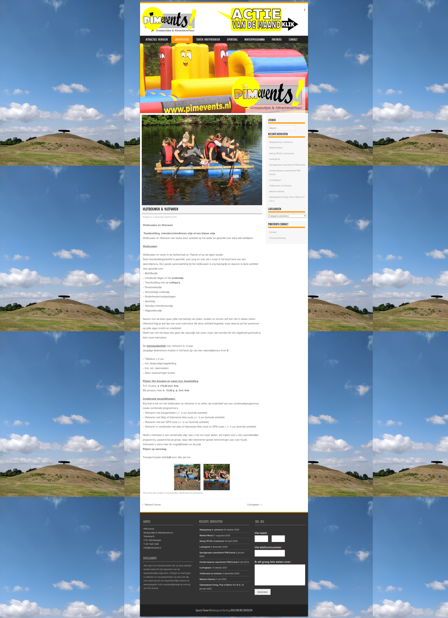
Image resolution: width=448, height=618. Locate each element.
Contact (293, 39)
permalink (197, 492)
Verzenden (262, 591)
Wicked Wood (275, 147)
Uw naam (261, 533)
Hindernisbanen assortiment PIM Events (219, 561)
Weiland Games (151, 504)
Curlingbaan (254, 504)
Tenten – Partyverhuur (208, 39)
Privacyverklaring (277, 237)
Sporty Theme (202, 610)
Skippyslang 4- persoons (281, 141)
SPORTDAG (232, 39)
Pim (175, 216)
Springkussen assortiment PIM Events (287, 164)
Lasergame (274, 158)
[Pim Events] (220, 19)
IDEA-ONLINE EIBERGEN (241, 610)
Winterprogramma (254, 39)
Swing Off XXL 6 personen (281, 153)
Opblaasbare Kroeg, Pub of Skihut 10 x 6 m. (220, 584)
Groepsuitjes (182, 39)
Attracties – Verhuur (157, 39)
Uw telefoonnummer (269, 547)
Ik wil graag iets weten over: (274, 562)
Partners (277, 39)
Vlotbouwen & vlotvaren (280, 185)
